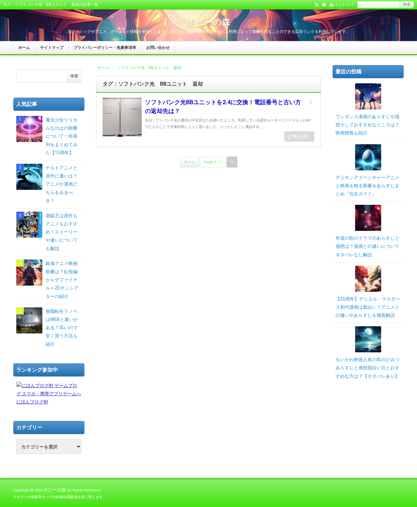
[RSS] (317, 4)
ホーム (24, 47)
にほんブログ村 (32, 401)
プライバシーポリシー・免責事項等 (105, 47)
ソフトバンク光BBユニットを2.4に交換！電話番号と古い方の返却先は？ (223, 106)
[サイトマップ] (331, 4)
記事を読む (299, 136)
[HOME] (324, 4)
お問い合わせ (158, 47)
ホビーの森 (208, 22)
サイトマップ (344, 5)
